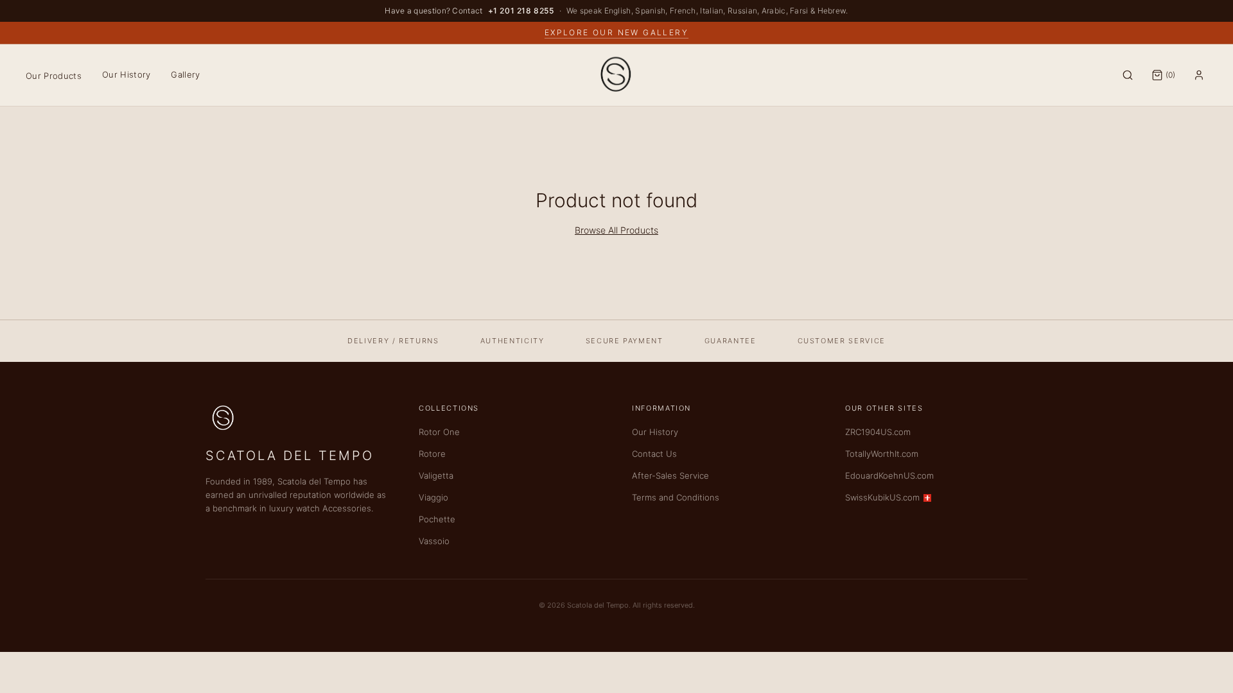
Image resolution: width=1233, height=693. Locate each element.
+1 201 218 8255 (521, 10)
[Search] (1127, 75)
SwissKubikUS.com (882, 497)
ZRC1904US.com (878, 432)
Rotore (432, 454)
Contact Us (654, 454)
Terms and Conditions (675, 497)
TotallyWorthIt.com (881, 454)
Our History (126, 74)
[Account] (1199, 75)
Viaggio (433, 497)
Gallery (185, 74)
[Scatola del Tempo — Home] (616, 75)
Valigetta (436, 475)
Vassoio (434, 541)
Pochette (437, 519)
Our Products (54, 76)
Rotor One (439, 432)
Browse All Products (616, 230)
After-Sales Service (670, 475)
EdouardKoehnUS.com (889, 475)
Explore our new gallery (616, 32)
